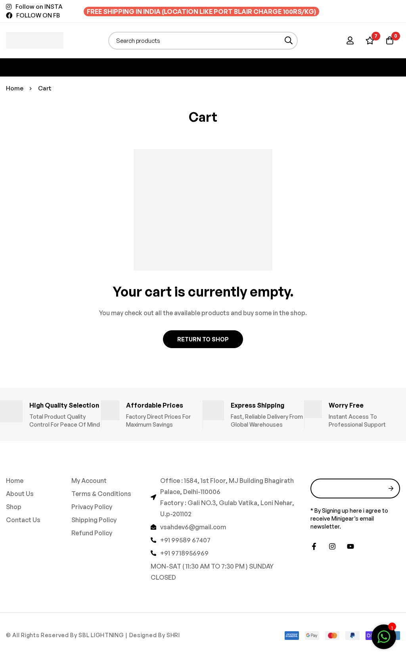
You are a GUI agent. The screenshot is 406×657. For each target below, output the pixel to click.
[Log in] (350, 40)
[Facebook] (314, 546)
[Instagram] (332, 546)
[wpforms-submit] (391, 488)
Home (14, 88)
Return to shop (203, 339)
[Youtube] (350, 546)
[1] (383, 641)
